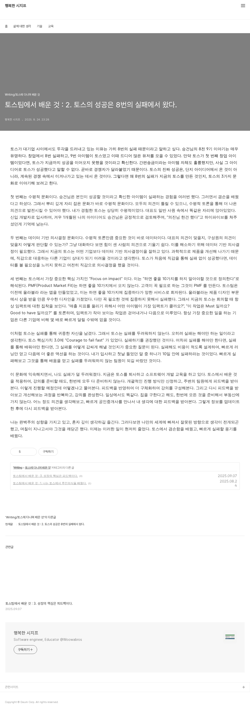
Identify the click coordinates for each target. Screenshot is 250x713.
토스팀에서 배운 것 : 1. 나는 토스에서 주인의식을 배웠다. (50, 483)
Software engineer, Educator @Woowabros (48, 640)
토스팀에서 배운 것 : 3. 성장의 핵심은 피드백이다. (45, 476)
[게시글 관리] (31, 451)
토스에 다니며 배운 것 (38, 467)
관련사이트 (11, 687)
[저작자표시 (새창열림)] (60, 452)
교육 (50, 26)
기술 (39, 26)
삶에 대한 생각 (22, 26)
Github (10, 695)
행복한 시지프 (15, 6)
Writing (17, 467)
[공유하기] (25, 451)
